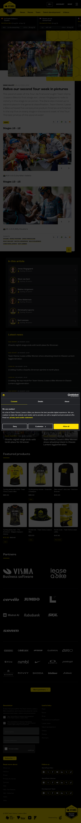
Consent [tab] (14, 401)
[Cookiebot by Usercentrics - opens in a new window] (69, 395)
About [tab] (67, 401)
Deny (15, 426)
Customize (39, 426)
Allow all (66, 426)
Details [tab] (40, 401)
